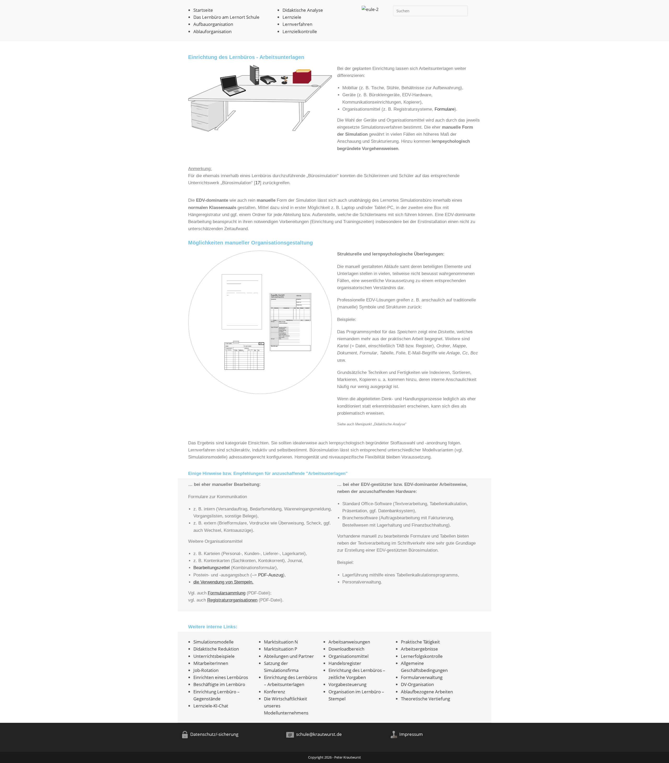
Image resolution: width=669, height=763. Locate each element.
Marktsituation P (280, 649)
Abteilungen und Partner (289, 656)
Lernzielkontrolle (299, 31)
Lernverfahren (297, 24)
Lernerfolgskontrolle (422, 656)
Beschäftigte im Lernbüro (219, 684)
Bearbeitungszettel (211, 567)
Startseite (203, 10)
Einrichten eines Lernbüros (220, 677)
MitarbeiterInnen (210, 663)
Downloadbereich (346, 649)
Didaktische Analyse (302, 10)
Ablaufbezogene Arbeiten (427, 692)
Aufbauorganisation (213, 24)
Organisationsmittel (348, 656)
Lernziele (291, 17)
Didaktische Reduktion (216, 649)
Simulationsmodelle (213, 642)
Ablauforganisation (212, 31)
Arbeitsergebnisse (419, 649)
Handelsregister (344, 663)
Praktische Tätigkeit (420, 642)
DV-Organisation (417, 684)
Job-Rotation (205, 670)
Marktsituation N (281, 642)
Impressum (410, 734)
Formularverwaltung (421, 677)
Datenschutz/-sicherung (213, 734)
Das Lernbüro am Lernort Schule (226, 17)
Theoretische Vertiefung (425, 699)
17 (257, 182)
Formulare (444, 109)
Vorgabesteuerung (347, 684)
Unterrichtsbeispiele (214, 656)
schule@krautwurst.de (318, 734)
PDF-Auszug (270, 575)
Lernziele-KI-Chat (210, 706)
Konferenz (274, 692)
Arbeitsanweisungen (349, 642)
